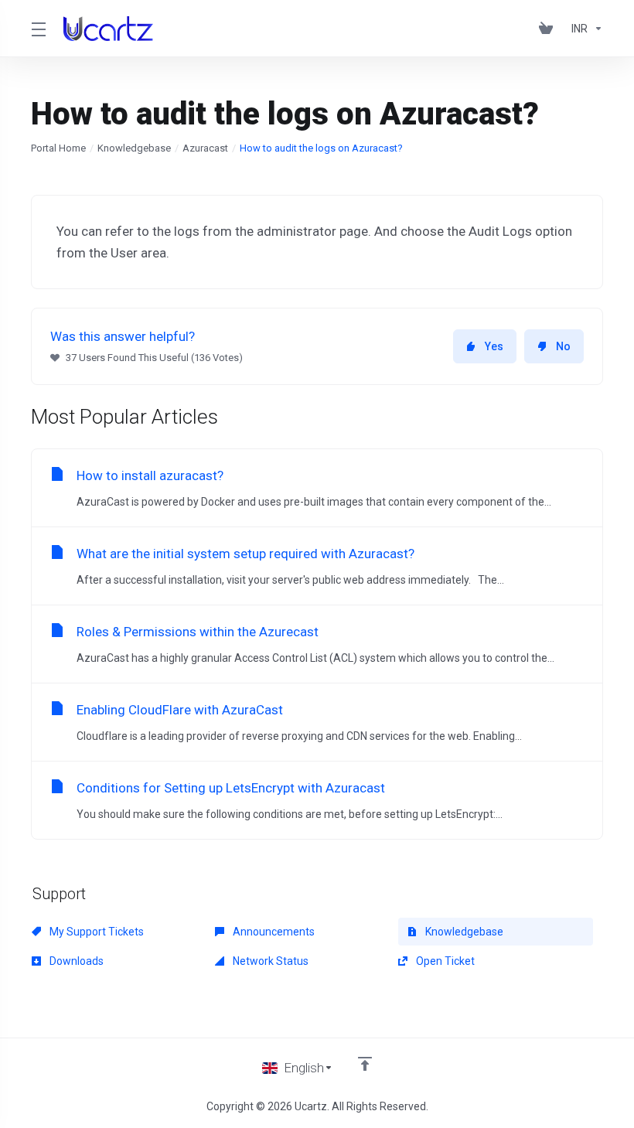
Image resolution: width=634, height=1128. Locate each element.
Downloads (75, 961)
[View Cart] (549, 29)
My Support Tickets (95, 931)
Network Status (269, 961)
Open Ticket (444, 961)
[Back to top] (365, 1064)
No (563, 346)
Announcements (272, 931)
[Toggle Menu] (38, 28)
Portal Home (58, 148)
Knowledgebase (134, 148)
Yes (494, 346)
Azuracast (205, 148)
